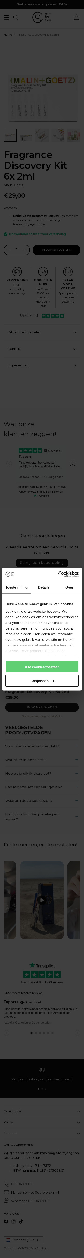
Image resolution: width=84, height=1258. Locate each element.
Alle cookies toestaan (42, 667)
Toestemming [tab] (16, 587)
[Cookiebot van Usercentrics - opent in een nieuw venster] (59, 574)
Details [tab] (43, 587)
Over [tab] (69, 587)
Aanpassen (39, 681)
